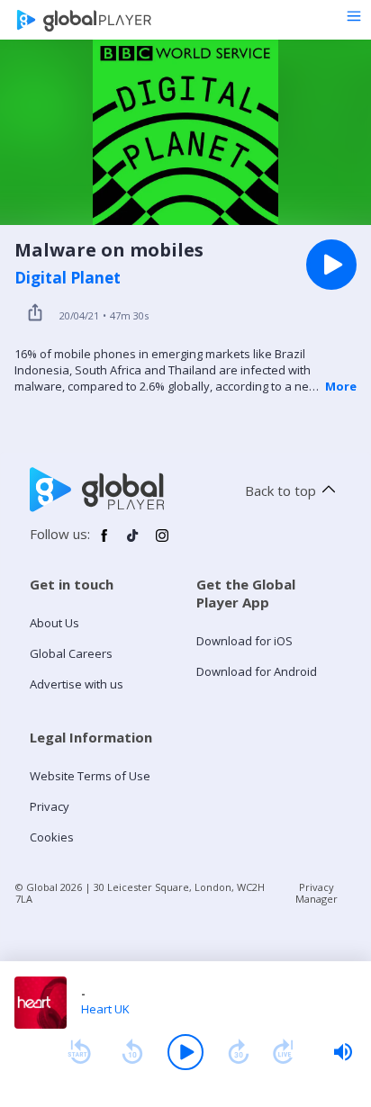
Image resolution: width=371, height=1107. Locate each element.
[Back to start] (79, 1052)
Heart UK (105, 1009)
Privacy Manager (316, 892)
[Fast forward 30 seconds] (239, 1052)
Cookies (52, 837)
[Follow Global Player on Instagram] (162, 542)
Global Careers (71, 653)
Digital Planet (67, 278)
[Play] (185, 1052)
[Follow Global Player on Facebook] (104, 542)
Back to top (280, 491)
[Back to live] (284, 1052)
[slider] (343, 1052)
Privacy (49, 806)
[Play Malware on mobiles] (331, 264)
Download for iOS (244, 641)
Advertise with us (76, 684)
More (341, 386)
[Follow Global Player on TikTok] (133, 542)
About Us (54, 623)
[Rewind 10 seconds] (132, 1052)
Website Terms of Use (90, 776)
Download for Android (256, 671)
